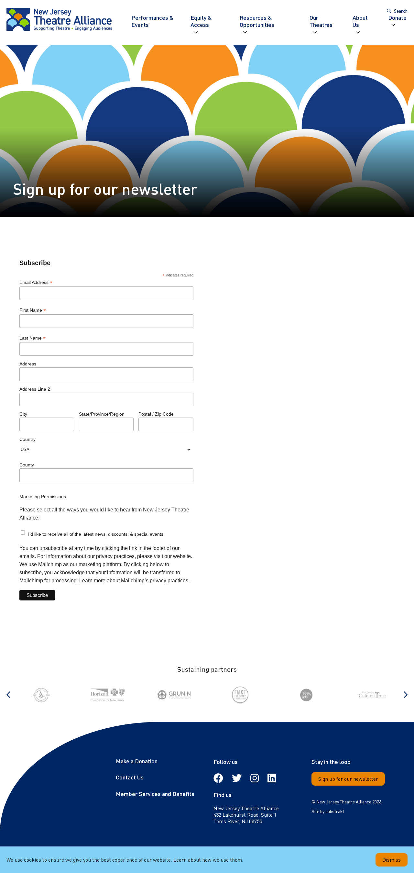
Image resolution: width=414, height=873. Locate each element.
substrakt (334, 811)
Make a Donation (137, 761)
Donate (397, 17)
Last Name (32, 338)
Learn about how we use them (207, 859)
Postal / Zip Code (156, 414)
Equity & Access (201, 21)
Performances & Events (152, 21)
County (26, 464)
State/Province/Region (102, 414)
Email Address (35, 282)
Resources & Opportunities (257, 21)
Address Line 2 (34, 389)
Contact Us (130, 777)
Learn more (92, 580)
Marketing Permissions (42, 496)
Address (27, 363)
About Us (360, 21)
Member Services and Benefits (155, 793)
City (23, 414)
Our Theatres (321, 21)
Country (27, 439)
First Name (32, 310)
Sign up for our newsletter (348, 778)
